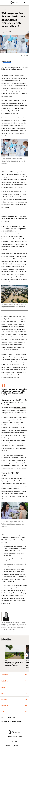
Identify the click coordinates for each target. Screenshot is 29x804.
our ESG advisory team (14, 172)
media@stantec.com (17, 721)
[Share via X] (24, 55)
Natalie (3, 624)
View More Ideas (6, 641)
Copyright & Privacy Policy (14, 736)
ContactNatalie (6, 632)
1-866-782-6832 (10, 718)
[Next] (26, 655)
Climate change (12, 179)
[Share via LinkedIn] (21, 55)
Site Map (14, 741)
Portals (14, 739)
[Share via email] (27, 55)
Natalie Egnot (7, 61)
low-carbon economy (20, 407)
